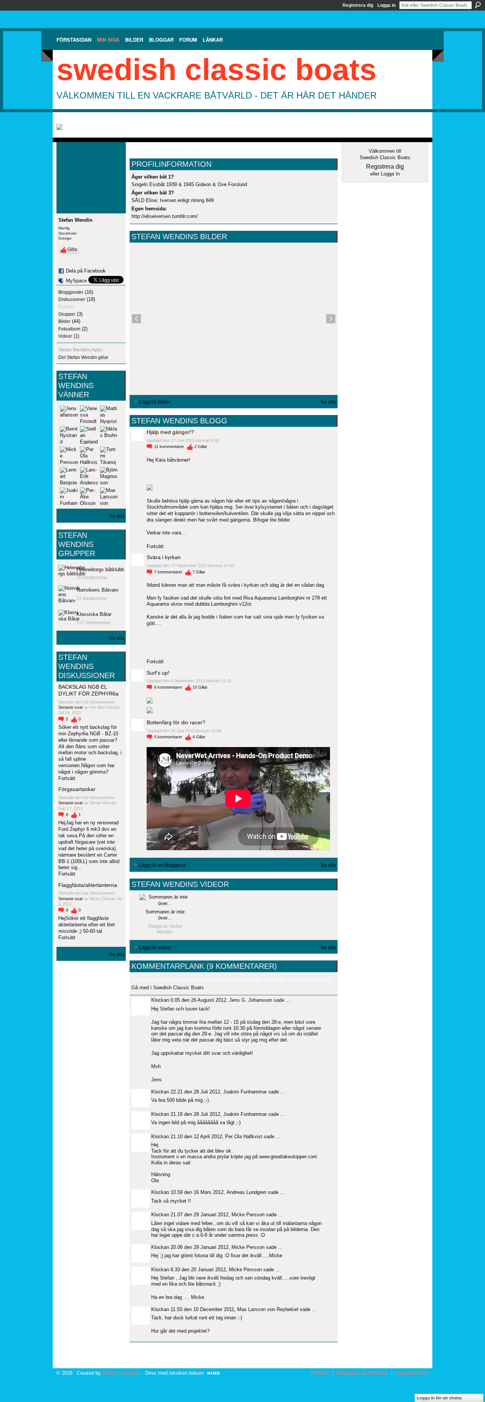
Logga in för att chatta (439, 1398)
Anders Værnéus (120, 1373)
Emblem (320, 1373)
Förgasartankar (76, 789)
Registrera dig (358, 5)
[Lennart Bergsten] (69, 476)
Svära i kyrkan (164, 557)
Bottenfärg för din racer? (176, 722)
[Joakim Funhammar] (69, 496)
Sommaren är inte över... (165, 915)
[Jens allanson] (69, 415)
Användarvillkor (412, 1373)
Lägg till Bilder (154, 402)
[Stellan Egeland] (89, 435)
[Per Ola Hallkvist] (89, 455)
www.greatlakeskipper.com (288, 1156)
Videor (65, 336)
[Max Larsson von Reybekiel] (109, 496)
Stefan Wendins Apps (80, 349)
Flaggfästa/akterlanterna (87, 885)
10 (200, 687)
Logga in (386, 5)
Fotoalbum (69, 329)
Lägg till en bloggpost (162, 865)
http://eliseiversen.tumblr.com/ (164, 216)
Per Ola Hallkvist (243, 1136)
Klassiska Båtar (94, 614)
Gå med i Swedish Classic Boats (167, 987)
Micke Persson (248, 1214)
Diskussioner (71, 299)
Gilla (72, 249)
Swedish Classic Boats (216, 69)
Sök (478, 5)
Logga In (390, 174)
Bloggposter (70, 292)
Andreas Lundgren (246, 1192)
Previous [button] (136, 318)
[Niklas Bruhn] (109, 435)
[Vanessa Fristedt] (89, 415)
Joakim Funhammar (245, 1092)
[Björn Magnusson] (109, 476)
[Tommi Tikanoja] (109, 455)
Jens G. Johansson (250, 1000)
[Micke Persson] (69, 455)
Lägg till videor (155, 947)
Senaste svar (71, 707)
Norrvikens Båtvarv (98, 590)
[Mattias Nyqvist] (109, 415)
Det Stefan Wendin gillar (83, 357)
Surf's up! (158, 673)
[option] (233, 319)
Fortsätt (66, 778)
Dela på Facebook (86, 271)
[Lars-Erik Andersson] (89, 476)
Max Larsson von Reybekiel (267, 1309)
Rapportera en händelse (362, 1373)
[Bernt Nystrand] (69, 435)
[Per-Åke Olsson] (89, 496)
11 (169, 446)
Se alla (116, 516)
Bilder (64, 321)
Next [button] (330, 318)
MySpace (76, 281)
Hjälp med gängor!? (170, 432)
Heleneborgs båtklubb (100, 569)
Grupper (66, 314)
